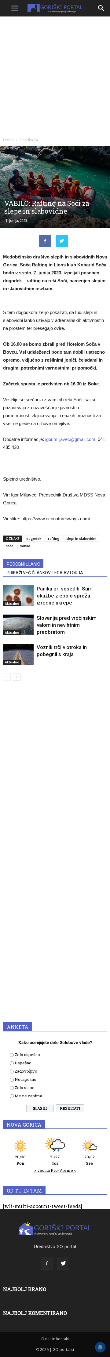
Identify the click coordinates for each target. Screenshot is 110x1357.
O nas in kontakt (55, 1338)
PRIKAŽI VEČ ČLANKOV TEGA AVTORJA (45, 572)
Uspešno (23, 1063)
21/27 (55, 1160)
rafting (54, 538)
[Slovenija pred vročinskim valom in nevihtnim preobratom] (18, 625)
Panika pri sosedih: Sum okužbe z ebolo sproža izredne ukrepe (65, 596)
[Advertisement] (55, 76)
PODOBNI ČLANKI (23, 564)
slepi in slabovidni (81, 538)
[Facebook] (47, 1264)
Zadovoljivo (26, 1071)
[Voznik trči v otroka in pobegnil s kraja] (18, 654)
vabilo (25, 545)
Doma (8, 140)
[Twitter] (63, 1264)
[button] (101, 8)
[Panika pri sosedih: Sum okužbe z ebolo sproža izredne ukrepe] (18, 595)
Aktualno (12, 603)
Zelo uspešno (27, 1054)
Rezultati (70, 1108)
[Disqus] (55, 773)
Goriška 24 (29, 140)
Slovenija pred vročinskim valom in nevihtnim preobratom (67, 625)
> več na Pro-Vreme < (55, 1170)
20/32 (89, 1160)
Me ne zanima (28, 1096)
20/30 (20, 1160)
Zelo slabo (25, 1087)
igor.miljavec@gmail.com (70, 439)
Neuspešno (25, 1079)
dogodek (33, 538)
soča (9, 545)
